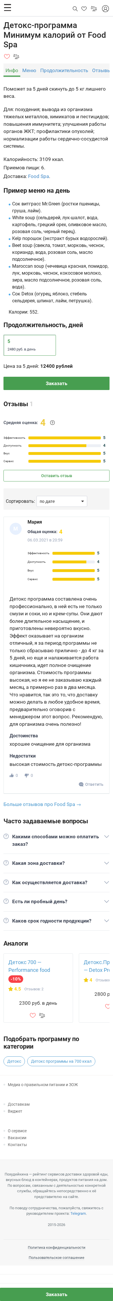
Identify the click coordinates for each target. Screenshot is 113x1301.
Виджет (15, 1111)
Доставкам (19, 1104)
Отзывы (101, 70)
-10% (16, 979)
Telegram (78, 1213)
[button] (7, 7)
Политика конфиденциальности (56, 1247)
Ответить (94, 784)
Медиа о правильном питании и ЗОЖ (43, 1084)
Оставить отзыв (56, 475)
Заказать (56, 383)
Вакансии (17, 1137)
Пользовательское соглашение (56, 1257)
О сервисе (17, 1130)
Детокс (14, 1061)
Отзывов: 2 (33, 989)
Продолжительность (64, 70)
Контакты (17, 1144)
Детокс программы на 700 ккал (61, 1061)
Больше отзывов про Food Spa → (42, 804)
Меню (29, 70)
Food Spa (38, 176)
